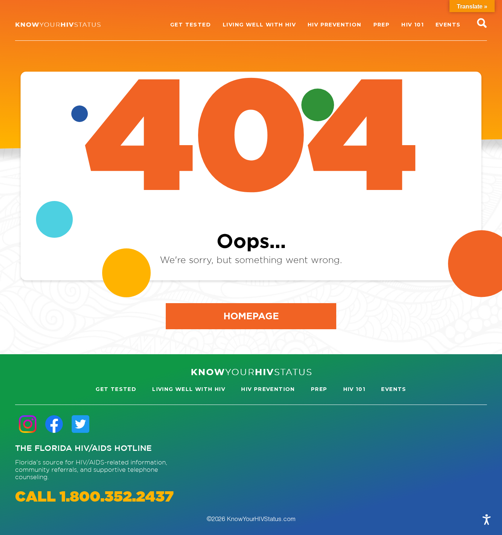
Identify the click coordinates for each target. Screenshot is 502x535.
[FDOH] (58, 24)
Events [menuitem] (447, 24)
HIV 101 (354, 389)
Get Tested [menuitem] (190, 24)
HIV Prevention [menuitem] (335, 24)
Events (393, 389)
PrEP (319, 389)
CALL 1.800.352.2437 (94, 497)
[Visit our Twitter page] (80, 423)
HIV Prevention (268, 389)
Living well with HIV (188, 389)
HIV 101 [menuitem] (412, 24)
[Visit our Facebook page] (54, 423)
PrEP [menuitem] (381, 24)
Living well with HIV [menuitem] (259, 24)
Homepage (251, 315)
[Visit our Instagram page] (27, 423)
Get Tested (116, 389)
